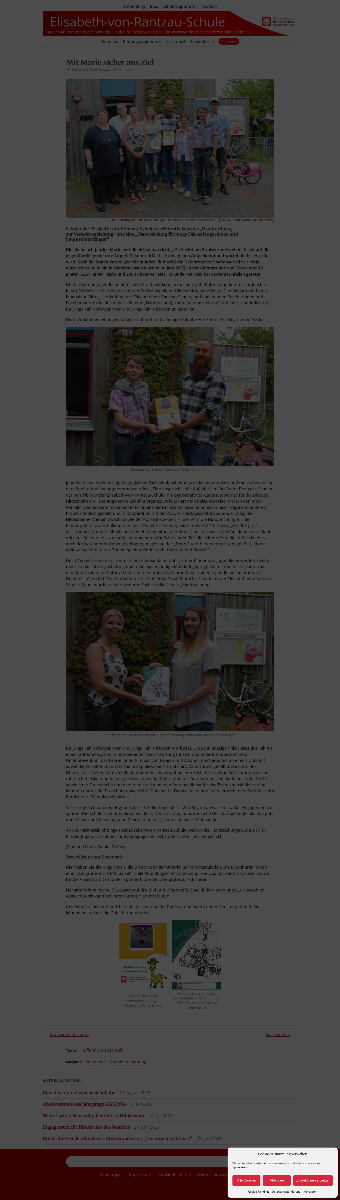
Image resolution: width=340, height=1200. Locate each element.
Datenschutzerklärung (286, 1192)
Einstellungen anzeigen (313, 1180)
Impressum (310, 1192)
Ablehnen (277, 1180)
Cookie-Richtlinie (258, 1192)
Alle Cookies (246, 1180)
